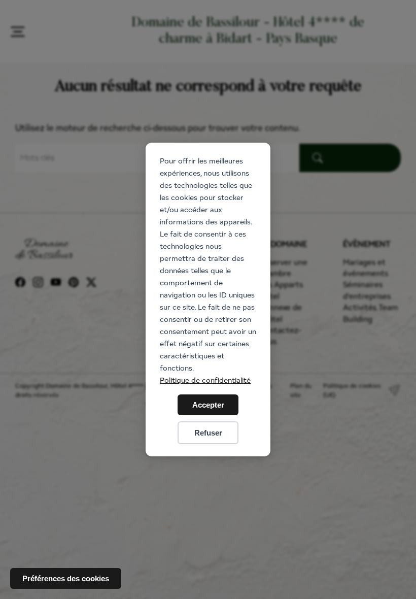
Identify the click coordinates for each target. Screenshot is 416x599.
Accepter (208, 405)
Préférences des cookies (65, 578)
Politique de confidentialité (205, 380)
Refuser (208, 432)
